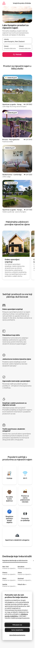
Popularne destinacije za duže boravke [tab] (15, 560)
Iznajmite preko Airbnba (22, 3)
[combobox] (17, 41)
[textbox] (10, 48)
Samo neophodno (17, 630)
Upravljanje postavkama (17, 635)
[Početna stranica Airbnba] (3, 3)
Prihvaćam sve (17, 625)
